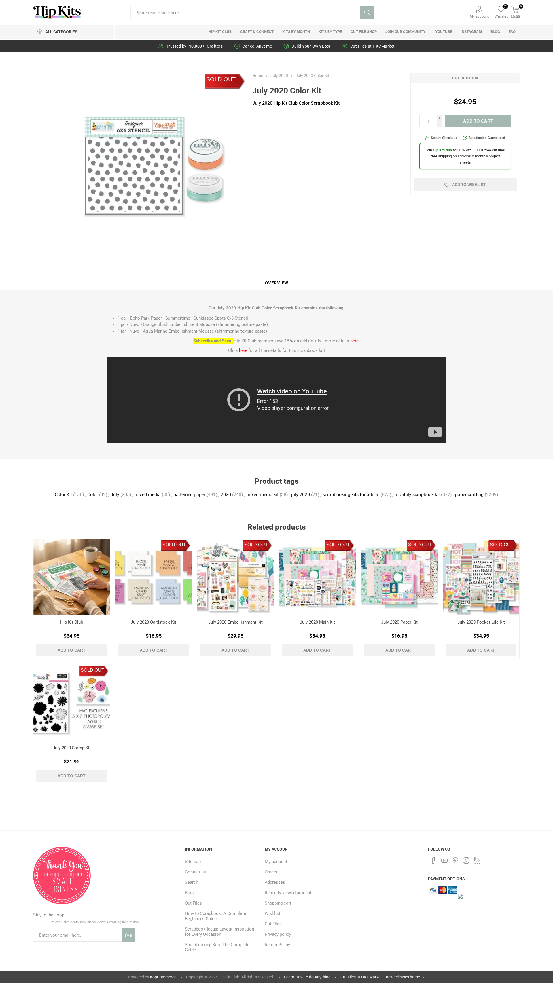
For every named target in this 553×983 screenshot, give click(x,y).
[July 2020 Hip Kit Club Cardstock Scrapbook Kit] (153, 577)
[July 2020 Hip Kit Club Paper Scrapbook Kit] (399, 577)
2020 (226, 494)
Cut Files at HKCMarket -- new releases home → (382, 977)
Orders (271, 872)
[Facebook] (433, 860)
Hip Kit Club (71, 622)
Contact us (195, 872)
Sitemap (193, 861)
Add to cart (478, 121)
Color (92, 494)
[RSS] (477, 860)
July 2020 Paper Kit (399, 622)
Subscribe (128, 935)
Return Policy (277, 944)
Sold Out (221, 79)
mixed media (148, 494)
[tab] (277, 283)
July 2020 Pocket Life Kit (481, 622)
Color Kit (63, 494)
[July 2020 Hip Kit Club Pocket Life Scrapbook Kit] (481, 577)
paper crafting (469, 494)
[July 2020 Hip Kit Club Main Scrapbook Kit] (317, 577)
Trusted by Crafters (194, 46)
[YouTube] (444, 860)
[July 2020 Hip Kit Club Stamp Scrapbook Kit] (71, 702)
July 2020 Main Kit (317, 622)
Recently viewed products (289, 892)
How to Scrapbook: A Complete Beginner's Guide (215, 916)
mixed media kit (262, 494)
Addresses (275, 882)
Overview (276, 283)
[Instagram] (466, 860)
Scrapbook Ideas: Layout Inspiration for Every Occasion (219, 931)
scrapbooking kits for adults (351, 494)
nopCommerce (163, 977)
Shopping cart (278, 903)
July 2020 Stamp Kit (72, 748)
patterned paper (189, 494)
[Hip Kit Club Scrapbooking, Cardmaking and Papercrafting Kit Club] (71, 577)
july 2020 (300, 494)
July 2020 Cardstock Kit (153, 622)
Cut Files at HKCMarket (372, 46)
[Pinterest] (455, 860)
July (115, 494)
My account (479, 16)
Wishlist (272, 913)
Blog (189, 892)
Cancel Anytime (257, 46)
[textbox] (245, 12)
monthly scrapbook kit (417, 494)
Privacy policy (278, 934)
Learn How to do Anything (307, 977)
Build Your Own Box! (311, 46)
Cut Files (193, 903)
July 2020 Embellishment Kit (235, 622)
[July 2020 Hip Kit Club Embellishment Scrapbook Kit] (235, 577)
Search (367, 12)
